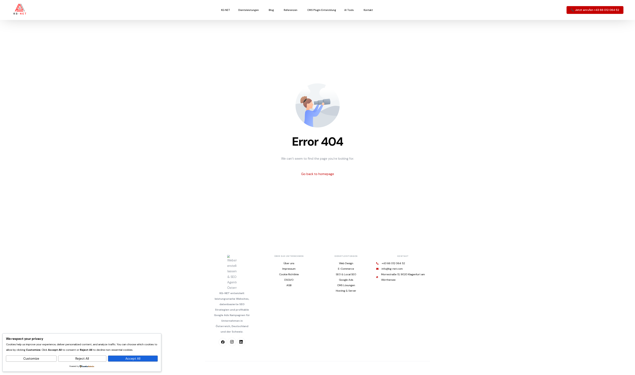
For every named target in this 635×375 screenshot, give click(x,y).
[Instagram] (232, 342)
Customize (31, 359)
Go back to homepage (317, 174)
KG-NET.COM (288, 368)
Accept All (132, 359)
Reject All (82, 359)
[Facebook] (223, 342)
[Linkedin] (241, 342)
